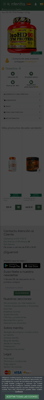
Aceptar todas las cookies (22, 397)
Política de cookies (8, 391)
